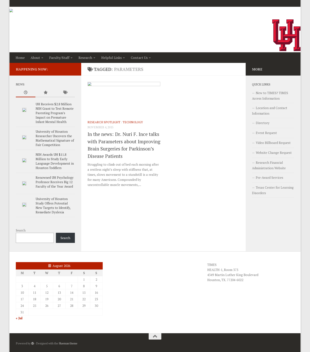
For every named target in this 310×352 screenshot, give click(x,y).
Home (20, 57)
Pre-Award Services (269, 177)
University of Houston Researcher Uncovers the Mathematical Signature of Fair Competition (55, 138)
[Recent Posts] (25, 92)
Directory (263, 123)
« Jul (19, 318)
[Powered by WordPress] (32, 343)
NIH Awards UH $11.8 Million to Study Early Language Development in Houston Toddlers (55, 161)
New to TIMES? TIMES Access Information (270, 95)
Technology (133, 122)
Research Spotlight (104, 122)
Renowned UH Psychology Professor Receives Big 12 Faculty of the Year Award (55, 181)
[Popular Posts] (45, 92)
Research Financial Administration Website (269, 165)
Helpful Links (111, 57)
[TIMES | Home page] (24, 15)
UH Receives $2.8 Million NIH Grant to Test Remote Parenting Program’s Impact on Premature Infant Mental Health (55, 113)
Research (85, 57)
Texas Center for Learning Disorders (273, 190)
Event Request (266, 133)
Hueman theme (68, 343)
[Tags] (65, 92)
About (35, 57)
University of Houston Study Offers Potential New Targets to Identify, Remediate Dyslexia (53, 205)
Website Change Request (274, 152)
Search (21, 230)
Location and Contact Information (269, 110)
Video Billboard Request (273, 143)
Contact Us (139, 57)
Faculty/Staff (59, 57)
